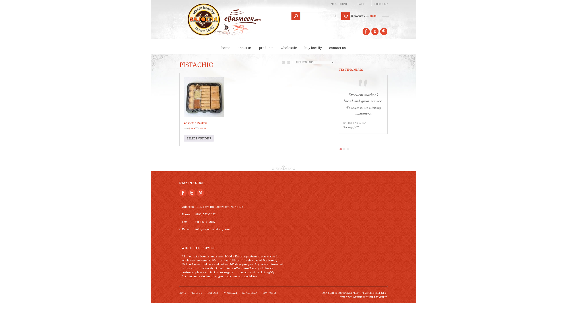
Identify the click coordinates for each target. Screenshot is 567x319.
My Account (339, 4)
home (225, 48)
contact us (337, 48)
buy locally (313, 48)
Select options (199, 138)
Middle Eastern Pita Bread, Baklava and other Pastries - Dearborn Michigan (220, 20)
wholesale (289, 48)
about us (245, 48)
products (266, 48)
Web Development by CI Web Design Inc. (364, 297)
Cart (360, 4)
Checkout (381, 4)
